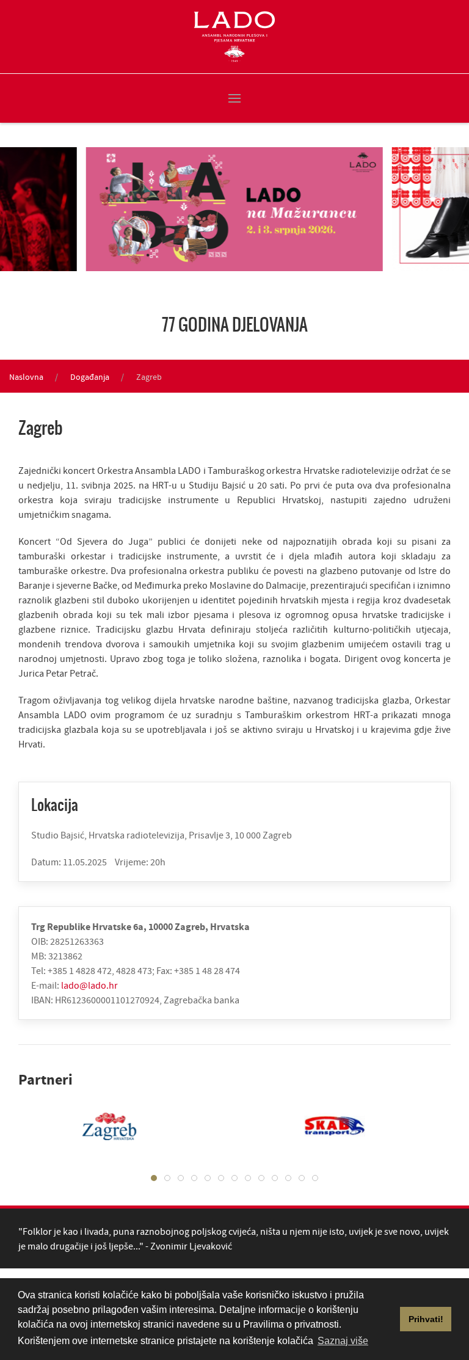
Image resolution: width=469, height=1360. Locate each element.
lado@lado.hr (89, 985)
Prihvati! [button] (426, 1319)
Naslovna (26, 376)
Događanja (89, 376)
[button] (234, 98)
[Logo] (234, 36)
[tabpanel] (112, 1126)
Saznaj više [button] (343, 1341)
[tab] (154, 1178)
